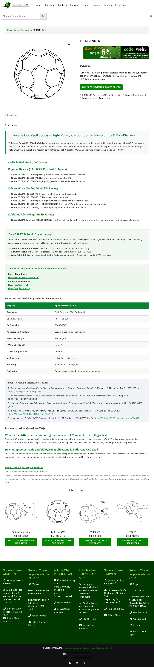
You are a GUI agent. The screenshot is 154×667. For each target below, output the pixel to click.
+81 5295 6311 (139, 618)
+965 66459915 (64, 602)
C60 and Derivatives (22, 30)
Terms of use (89, 648)
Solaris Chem (114, 615)
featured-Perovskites (100, 98)
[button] (69, 44)
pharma (87, 79)
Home (9, 30)
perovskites (130, 76)
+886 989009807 (116, 609)
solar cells (119, 76)
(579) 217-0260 (14, 608)
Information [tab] (11, 115)
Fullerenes (127, 95)
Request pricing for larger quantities (24, 467)
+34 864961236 (39, 615)
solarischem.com (73, 648)
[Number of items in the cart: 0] (150, 16)
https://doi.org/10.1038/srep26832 (25, 391)
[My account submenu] (127, 5)
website (136, 625)
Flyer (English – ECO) (19, 288)
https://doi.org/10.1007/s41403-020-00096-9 (30, 414)
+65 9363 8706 (89, 619)
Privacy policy (103, 648)
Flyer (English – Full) (18, 285)
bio (81, 79)
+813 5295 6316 (140, 612)
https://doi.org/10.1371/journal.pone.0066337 (116, 418)
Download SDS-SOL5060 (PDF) (23, 277)
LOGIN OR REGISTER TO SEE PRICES (101, 87)
